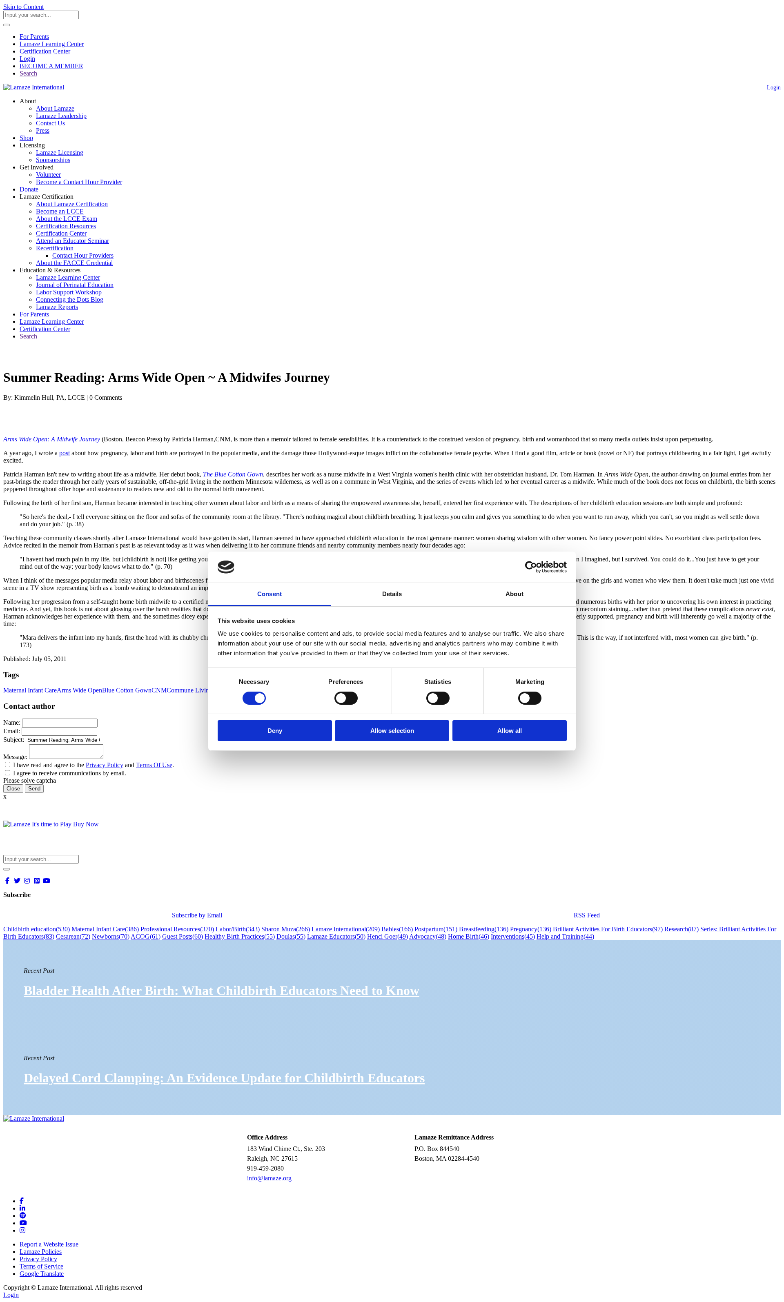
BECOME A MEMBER (51, 65)
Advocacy (427, 936)
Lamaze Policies (41, 1251)
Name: (11, 722)
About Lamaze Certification (72, 203)
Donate (29, 189)
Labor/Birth (238, 929)
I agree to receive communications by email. (69, 773)
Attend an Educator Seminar (72, 240)
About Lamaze (55, 108)
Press (42, 130)
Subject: (13, 739)
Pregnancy (530, 929)
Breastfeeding (483, 929)
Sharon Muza (285, 929)
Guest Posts (182, 936)
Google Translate (42, 1273)
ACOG (145, 936)
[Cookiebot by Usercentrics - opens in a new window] (531, 567)
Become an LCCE (60, 211)
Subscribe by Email (197, 915)
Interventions (513, 936)
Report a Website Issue (49, 1244)
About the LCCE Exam (66, 218)
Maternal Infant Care (30, 690)
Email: (11, 731)
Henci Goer (387, 936)
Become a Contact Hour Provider (79, 181)
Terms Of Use (154, 764)
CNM (159, 690)
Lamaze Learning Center (52, 43)
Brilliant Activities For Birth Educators (608, 929)
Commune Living (189, 690)
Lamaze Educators (336, 936)
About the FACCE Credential (74, 262)
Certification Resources (66, 226)
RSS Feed (587, 915)
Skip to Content (23, 6)
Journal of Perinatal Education (75, 284)
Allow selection (392, 730)
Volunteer (48, 174)
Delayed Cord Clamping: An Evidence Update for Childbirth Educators (224, 1078)
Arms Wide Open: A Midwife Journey (51, 439)
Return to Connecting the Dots (47, 357)
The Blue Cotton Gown (233, 474)
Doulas (290, 936)
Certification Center (45, 51)
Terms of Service (41, 1266)
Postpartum (435, 929)
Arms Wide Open (79, 690)
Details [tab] (392, 593)
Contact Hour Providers (83, 255)
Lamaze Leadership (61, 115)
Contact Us (50, 123)
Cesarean (73, 936)
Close (13, 789)
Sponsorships (53, 159)
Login (27, 58)
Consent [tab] (269, 593)
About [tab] (514, 593)
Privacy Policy (104, 764)
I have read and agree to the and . (93, 764)
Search (28, 73)
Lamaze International (346, 929)
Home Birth (468, 936)
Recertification (55, 248)
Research (681, 929)
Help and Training (565, 936)
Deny (274, 730)
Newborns (110, 936)
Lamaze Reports (57, 306)
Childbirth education (36, 929)
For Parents (34, 36)
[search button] (6, 25)
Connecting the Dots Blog (69, 299)
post (64, 453)
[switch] (346, 698)
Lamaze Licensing (59, 152)
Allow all (509, 730)
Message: (15, 756)
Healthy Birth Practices (240, 936)
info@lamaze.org (269, 1178)
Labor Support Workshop (69, 292)
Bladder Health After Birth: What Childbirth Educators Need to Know (221, 990)
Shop (26, 137)
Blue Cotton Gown (126, 690)
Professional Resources (177, 929)
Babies (397, 929)
